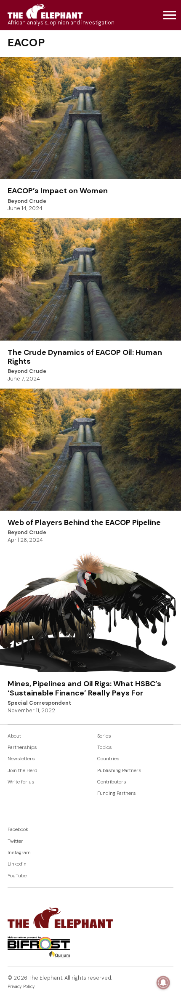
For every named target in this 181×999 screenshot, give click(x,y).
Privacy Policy (21, 986)
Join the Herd (22, 770)
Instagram (19, 853)
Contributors (111, 782)
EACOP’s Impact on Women (58, 191)
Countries (108, 759)
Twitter (15, 841)
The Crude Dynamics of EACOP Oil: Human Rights (85, 357)
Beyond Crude (27, 201)
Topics (104, 747)
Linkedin (17, 864)
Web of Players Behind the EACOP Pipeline (84, 522)
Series (104, 736)
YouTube (17, 876)
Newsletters (21, 759)
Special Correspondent (40, 703)
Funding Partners (116, 793)
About (14, 736)
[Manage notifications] (163, 982)
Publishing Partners (119, 770)
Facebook (18, 829)
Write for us (21, 782)
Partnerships (22, 747)
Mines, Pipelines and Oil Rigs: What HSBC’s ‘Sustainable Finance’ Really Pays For (84, 688)
